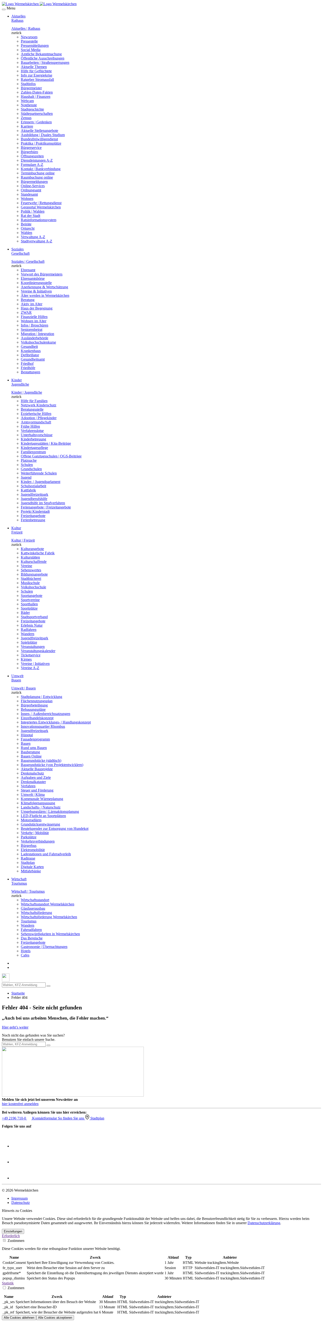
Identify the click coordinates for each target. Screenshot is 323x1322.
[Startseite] (39, 4)
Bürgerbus (28, 846)
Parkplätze (28, 837)
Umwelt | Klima (33, 794)
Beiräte (26, 224)
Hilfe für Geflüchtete (36, 71)
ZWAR (26, 312)
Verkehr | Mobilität (35, 833)
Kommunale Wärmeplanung (42, 799)
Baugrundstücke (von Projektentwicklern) (52, 765)
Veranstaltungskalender (38, 651)
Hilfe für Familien (34, 401)
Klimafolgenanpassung (38, 803)
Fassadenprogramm (35, 739)
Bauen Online (31, 756)
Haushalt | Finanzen (35, 97)
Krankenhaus (31, 351)
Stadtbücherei (31, 579)
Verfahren (28, 786)
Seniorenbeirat (31, 329)
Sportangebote (31, 596)
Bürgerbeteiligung (34, 705)
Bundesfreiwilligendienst (39, 139)
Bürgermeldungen (34, 182)
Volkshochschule (33, 587)
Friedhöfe (28, 368)
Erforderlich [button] (11, 1236)
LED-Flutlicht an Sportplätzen (43, 816)
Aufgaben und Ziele (36, 777)
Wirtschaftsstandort (35, 900)
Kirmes (26, 659)
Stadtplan (28, 863)
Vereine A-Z (30, 668)
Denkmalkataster (33, 782)
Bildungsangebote (34, 574)
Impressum (19, 1198)
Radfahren (28, 630)
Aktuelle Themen (34, 67)
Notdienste (29, 105)
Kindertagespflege (34, 448)
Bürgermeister (31, 88)
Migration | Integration (37, 334)
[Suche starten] (48, 986)
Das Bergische (32, 938)
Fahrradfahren (31, 930)
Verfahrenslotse (32, 431)
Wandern (27, 634)
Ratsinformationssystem (38, 220)
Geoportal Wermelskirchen (41, 207)
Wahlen (26, 233)
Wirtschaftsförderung (36, 913)
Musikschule (30, 583)
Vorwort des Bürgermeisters (41, 274)
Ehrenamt (28, 270)
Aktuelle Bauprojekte (37, 769)
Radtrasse (28, 858)
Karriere (27, 126)
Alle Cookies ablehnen (19, 1317)
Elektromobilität (33, 850)
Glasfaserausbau (33, 908)
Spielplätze (29, 642)
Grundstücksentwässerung (40, 824)
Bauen (26, 743)
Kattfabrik (28, 490)
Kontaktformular (45, 1118)
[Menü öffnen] (4, 9)
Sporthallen (29, 604)
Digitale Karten (32, 867)
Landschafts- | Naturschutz (41, 807)
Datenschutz (20, 1203)
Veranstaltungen (33, 647)
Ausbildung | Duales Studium (43, 135)
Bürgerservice (31, 148)
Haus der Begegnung (36, 308)
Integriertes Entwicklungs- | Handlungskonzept (56, 722)
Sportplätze (29, 608)
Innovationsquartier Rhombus (43, 726)
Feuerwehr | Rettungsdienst (41, 203)
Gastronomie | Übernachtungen (44, 947)
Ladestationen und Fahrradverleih (46, 854)
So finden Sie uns (71, 1118)
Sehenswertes (31, 570)
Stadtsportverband (34, 617)
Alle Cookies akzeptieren (55, 1317)
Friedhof (27, 364)
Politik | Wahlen (32, 211)
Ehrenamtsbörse (33, 278)
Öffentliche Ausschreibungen (42, 58)
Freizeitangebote (33, 516)
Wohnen (27, 199)
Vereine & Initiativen (36, 291)
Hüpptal (27, 735)
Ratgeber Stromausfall (37, 80)
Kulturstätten (30, 557)
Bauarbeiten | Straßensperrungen (45, 62)
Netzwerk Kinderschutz (38, 405)
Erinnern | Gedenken (36, 122)
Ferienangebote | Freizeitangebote (46, 507)
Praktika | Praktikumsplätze (41, 143)
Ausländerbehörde (34, 338)
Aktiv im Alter (31, 304)
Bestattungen (30, 372)
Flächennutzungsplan (36, 701)
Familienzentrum (33, 452)
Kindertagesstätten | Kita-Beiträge (46, 443)
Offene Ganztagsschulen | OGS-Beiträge (51, 456)
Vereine (26, 566)
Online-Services (33, 186)
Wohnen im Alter (33, 321)
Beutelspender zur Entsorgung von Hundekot (54, 829)
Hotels (26, 951)
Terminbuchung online (38, 173)
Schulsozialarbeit (33, 486)
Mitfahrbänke (31, 871)
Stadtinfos (28, 84)
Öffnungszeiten (32, 156)
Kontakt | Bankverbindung (41, 169)
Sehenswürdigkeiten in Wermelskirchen (50, 934)
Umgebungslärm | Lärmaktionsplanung (50, 812)
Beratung (28, 300)
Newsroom (29, 37)
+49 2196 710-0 (14, 1118)
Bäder (25, 613)
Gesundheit (29, 346)
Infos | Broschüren (34, 325)
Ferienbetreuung (33, 520)
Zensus (26, 118)
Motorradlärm (31, 820)
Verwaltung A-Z (33, 237)
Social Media (30, 50)
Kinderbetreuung (33, 439)
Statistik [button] (8, 1283)
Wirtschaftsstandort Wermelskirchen (47, 904)
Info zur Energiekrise (36, 75)
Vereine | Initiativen (35, 664)
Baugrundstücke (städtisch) (41, 760)
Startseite (18, 993)
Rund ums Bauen (34, 748)
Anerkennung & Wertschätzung (44, 287)
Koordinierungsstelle (36, 283)
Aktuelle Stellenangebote (39, 131)
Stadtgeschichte (32, 109)
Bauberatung (30, 752)
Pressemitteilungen (35, 45)
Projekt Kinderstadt (35, 511)
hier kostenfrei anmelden (20, 1104)
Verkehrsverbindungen (38, 841)
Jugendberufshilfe (34, 499)
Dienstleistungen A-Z (37, 160)
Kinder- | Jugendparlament (40, 482)
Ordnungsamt (31, 190)
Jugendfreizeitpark (34, 494)
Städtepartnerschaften (37, 114)
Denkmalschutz (32, 773)
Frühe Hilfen (30, 426)
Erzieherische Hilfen (36, 414)
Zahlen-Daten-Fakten (37, 92)
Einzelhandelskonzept (37, 718)
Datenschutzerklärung (264, 1223)
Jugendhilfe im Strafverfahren (43, 503)
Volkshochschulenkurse (38, 342)
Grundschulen (31, 469)
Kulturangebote (32, 549)
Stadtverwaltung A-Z (36, 241)
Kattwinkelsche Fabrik (38, 553)
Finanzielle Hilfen (34, 317)
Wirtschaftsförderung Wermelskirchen (49, 917)
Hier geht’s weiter (15, 1027)
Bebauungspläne (33, 709)
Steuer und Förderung (37, 790)
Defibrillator (30, 355)
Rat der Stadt (30, 216)
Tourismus (28, 921)
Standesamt (29, 194)
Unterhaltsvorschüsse (36, 435)
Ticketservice (30, 655)
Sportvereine (30, 600)
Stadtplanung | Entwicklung (41, 697)
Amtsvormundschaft (36, 422)
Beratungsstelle (32, 409)
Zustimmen (15, 1241)
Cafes (25, 955)
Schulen (27, 465)
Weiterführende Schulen (39, 473)
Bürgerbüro (29, 152)
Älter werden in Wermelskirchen (45, 295)
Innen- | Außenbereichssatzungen (45, 714)
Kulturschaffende (34, 562)
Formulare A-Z (32, 165)
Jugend (26, 477)
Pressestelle (29, 41)
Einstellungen (13, 1231)
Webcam (27, 101)
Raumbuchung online (37, 177)
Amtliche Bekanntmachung (41, 54)
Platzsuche (29, 460)
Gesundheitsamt (33, 359)
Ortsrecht (28, 228)
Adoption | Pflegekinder (39, 418)
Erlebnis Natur (32, 625)
